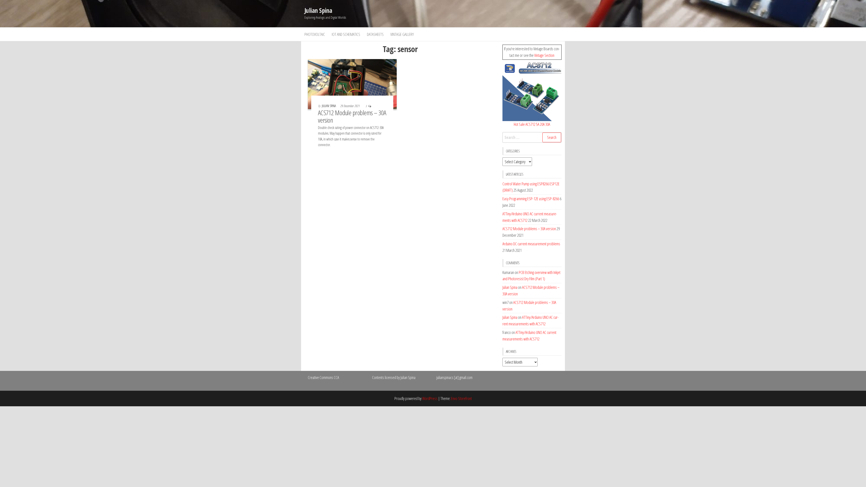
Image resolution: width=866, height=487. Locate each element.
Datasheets (375, 34)
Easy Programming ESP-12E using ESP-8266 (530, 198)
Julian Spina (318, 10)
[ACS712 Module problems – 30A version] (352, 83)
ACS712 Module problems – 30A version (352, 116)
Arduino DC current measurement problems (531, 243)
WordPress (430, 398)
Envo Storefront (461, 398)
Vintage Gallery (402, 34)
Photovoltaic (314, 34)
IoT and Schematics (346, 34)
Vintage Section (544, 55)
